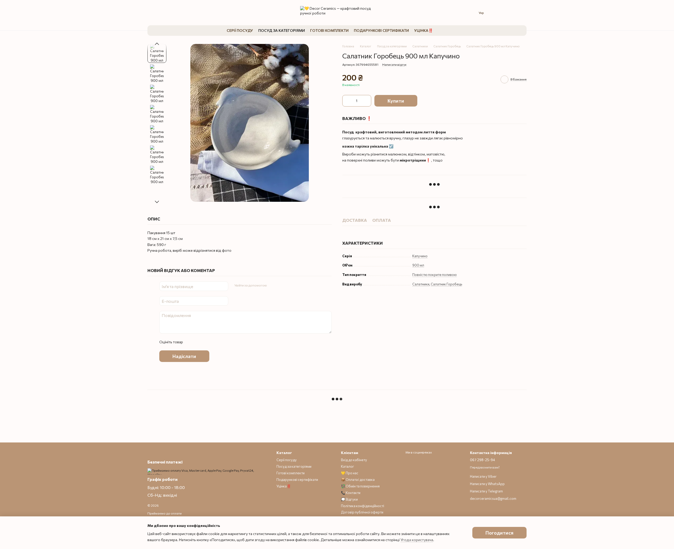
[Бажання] (497, 12)
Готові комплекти (329, 30)
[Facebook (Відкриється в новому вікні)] (176, 12)
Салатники (420, 284)
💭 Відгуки (349, 499)
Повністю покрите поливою (434, 275)
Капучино (420, 256)
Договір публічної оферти (362, 512)
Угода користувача (416, 539)
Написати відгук (394, 64)
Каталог (347, 466)
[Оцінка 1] (191, 342)
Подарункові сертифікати (381, 30)
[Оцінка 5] (225, 342)
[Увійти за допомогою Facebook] (272, 285)
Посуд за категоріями (281, 30)
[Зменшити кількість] (347, 100)
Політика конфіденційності (362, 506)
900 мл (418, 265)
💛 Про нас (349, 473)
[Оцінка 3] (208, 342)
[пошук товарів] (443, 30)
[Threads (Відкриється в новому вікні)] (159, 12)
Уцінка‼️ (423, 30)
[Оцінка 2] (200, 342)
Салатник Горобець (446, 284)
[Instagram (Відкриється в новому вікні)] (150, 12)
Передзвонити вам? (485, 467)
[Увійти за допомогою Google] (281, 285)
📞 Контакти (350, 493)
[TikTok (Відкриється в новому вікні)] (167, 12)
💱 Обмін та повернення (360, 486)
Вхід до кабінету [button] (354, 460)
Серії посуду (240, 30)
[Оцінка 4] (216, 342)
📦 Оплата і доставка (358, 479)
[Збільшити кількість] (366, 100)
